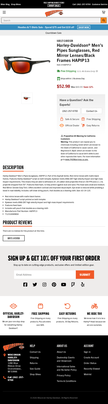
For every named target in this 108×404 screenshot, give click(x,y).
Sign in (87, 351)
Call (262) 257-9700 (82, 4)
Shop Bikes (16, 4)
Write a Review (14, 238)
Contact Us (91, 111)
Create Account (91, 357)
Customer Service (99, 4)
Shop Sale (54, 5)
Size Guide (35, 368)
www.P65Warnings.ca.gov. (76, 159)
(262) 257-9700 (70, 111)
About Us (61, 351)
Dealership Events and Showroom (66, 359)
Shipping (34, 357)
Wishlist (87, 374)
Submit (85, 274)
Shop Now (83, 27)
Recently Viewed (92, 368)
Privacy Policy (63, 375)
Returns (34, 363)
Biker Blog (5, 4)
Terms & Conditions (66, 380)
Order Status (90, 363)
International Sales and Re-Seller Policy (66, 368)
